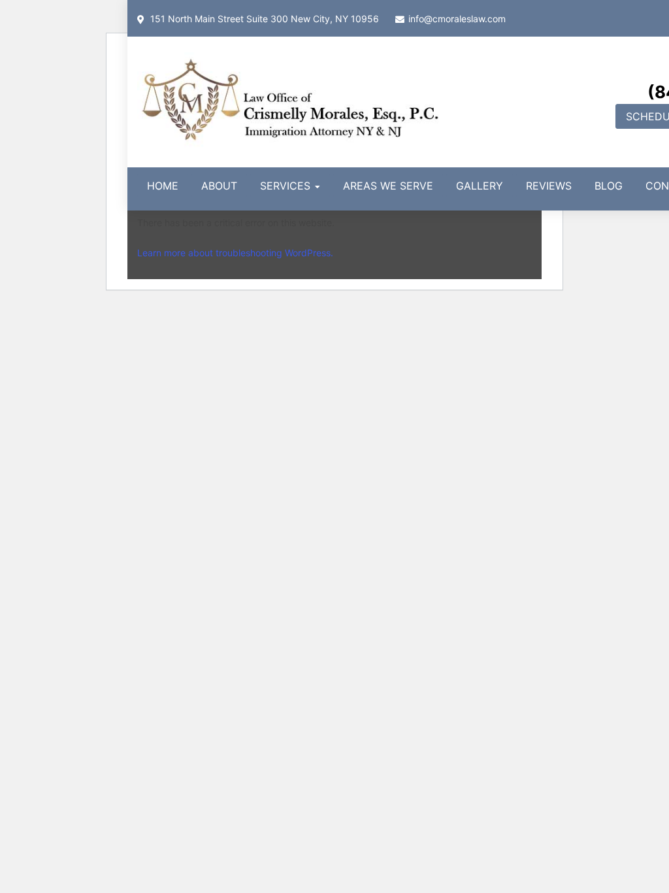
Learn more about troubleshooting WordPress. (235, 252)
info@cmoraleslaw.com (457, 18)
